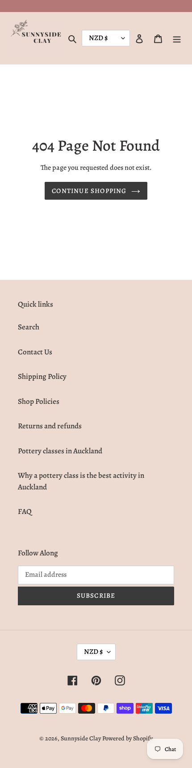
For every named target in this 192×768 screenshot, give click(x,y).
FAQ (25, 511)
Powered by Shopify (127, 738)
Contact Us (35, 352)
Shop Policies (38, 401)
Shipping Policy (42, 376)
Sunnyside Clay (81, 738)
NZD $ (93, 652)
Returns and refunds (50, 426)
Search (28, 327)
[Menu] (176, 38)
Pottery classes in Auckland (60, 451)
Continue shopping (89, 190)
